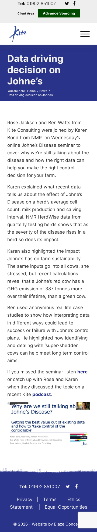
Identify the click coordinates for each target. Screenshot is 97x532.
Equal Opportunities (66, 507)
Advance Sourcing (59, 13)
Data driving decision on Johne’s (35, 70)
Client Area (26, 13)
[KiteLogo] (40, 34)
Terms (50, 499)
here (82, 371)
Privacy (24, 499)
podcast (41, 394)
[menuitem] (82, 34)
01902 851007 (41, 3)
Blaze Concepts (69, 524)
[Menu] (82, 34)
